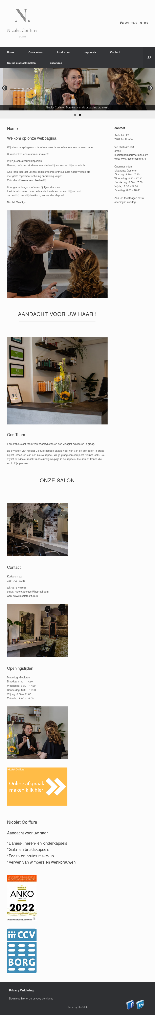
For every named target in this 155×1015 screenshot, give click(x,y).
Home (10, 52)
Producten (63, 52)
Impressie (90, 52)
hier (23, 998)
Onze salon (35, 52)
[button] (149, 57)
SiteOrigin (83, 1007)
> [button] (150, 88)
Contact (115, 52)
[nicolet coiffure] (22, 23)
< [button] (5, 88)
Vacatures (56, 63)
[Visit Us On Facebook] (130, 1008)
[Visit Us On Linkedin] (140, 1008)
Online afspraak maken (21, 63)
